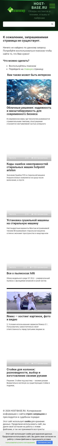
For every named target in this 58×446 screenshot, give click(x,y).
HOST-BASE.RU (39, 6)
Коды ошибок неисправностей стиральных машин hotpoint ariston (27, 167)
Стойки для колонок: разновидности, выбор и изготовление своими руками (27, 372)
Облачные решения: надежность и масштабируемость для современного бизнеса (29, 111)
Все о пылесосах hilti (21, 273)
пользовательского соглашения (20, 442)
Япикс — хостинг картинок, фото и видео (29, 318)
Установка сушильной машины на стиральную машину (28, 221)
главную (28, 69)
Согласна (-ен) (44, 442)
